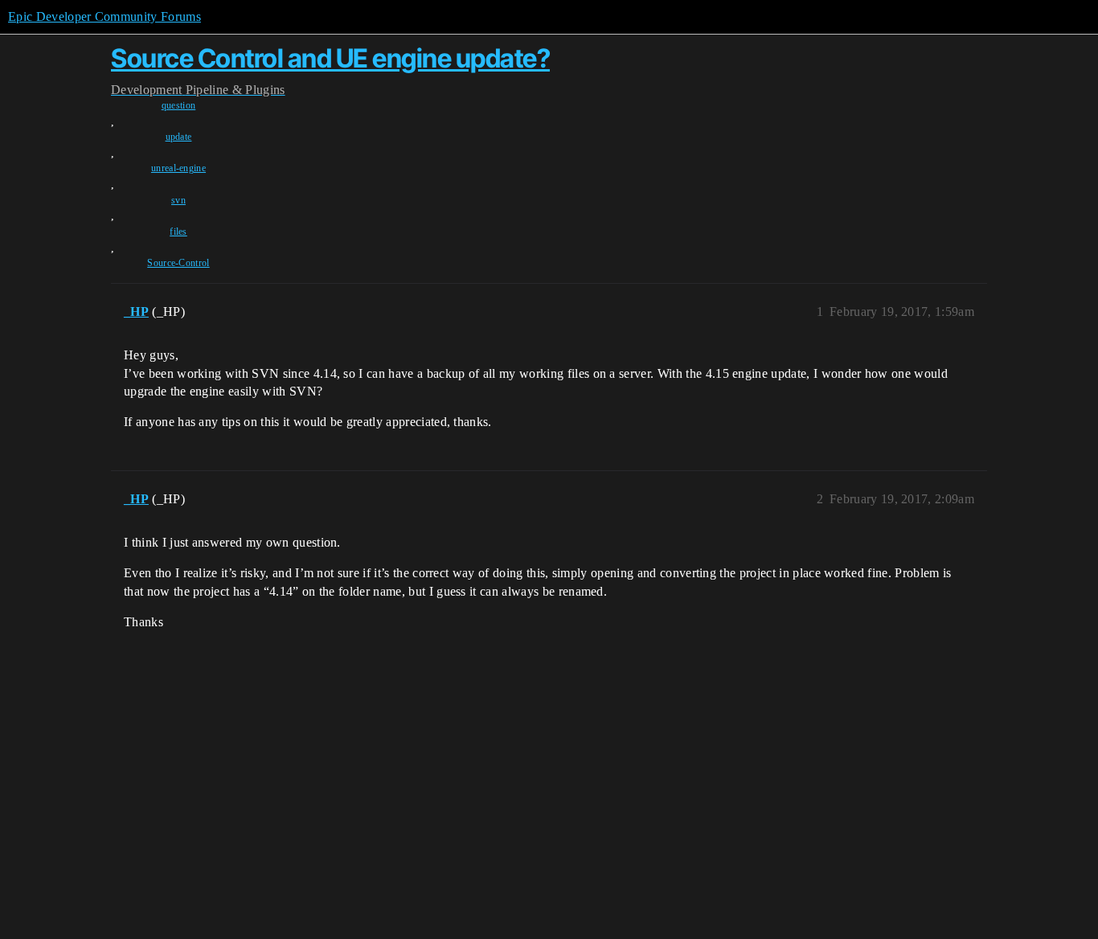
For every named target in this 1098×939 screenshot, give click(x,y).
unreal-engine (178, 168)
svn (178, 200)
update (179, 136)
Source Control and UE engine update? (330, 58)
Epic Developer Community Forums (104, 16)
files (178, 231)
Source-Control (178, 263)
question (179, 105)
